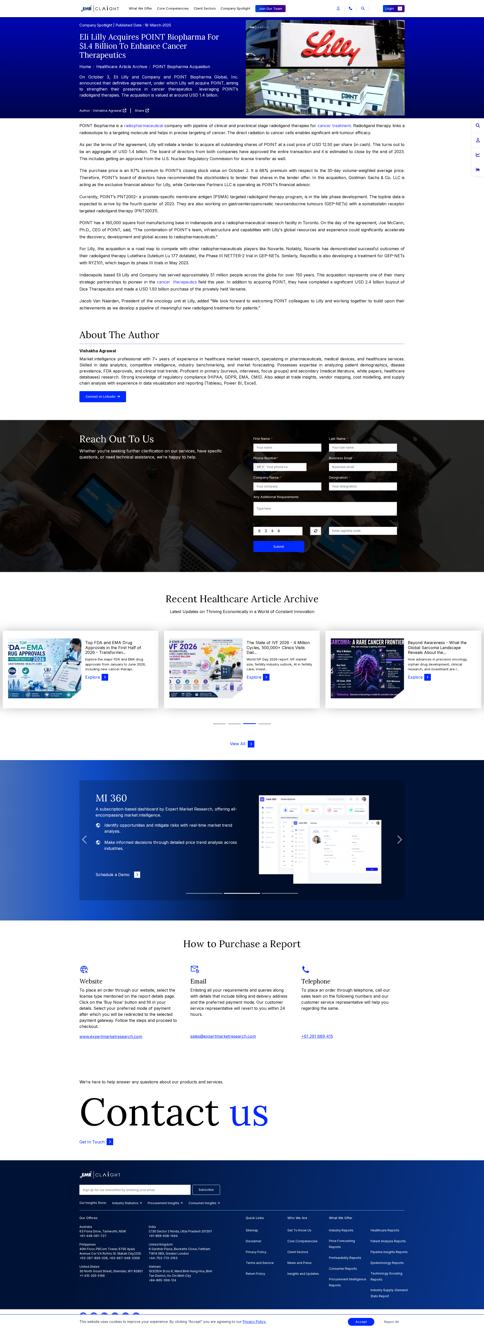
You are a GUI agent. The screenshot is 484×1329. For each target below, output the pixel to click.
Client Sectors (205, 8)
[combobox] (259, 467)
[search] (363, 8)
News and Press (299, 1263)
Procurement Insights (164, 1203)
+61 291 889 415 (317, 1036)
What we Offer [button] (140, 8)
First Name (263, 439)
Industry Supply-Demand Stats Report (389, 1293)
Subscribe (206, 1190)
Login (389, 8)
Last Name (338, 439)
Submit (279, 546)
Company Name (267, 477)
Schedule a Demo (114, 868)
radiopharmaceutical (143, 125)
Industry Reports (341, 1230)
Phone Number (266, 458)
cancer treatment (334, 125)
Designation (339, 477)
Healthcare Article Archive (121, 66)
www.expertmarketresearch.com (110, 1036)
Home (85, 66)
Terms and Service (260, 1263)
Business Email (342, 458)
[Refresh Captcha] (315, 531)
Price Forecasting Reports (342, 1244)
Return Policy (255, 1274)
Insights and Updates (303, 1274)
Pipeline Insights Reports (389, 1252)
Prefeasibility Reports (345, 1258)
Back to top (12, 1309)
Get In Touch (92, 1141)
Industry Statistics (125, 1203)
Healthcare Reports (385, 1230)
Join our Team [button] (270, 9)
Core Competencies (173, 8)
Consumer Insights (203, 1203)
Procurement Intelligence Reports (347, 1282)
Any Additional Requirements (276, 497)
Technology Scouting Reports (386, 1276)
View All (239, 743)
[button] (338, 8)
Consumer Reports (343, 1268)
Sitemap (252, 1230)
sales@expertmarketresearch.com (223, 1036)
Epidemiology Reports (387, 1263)
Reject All (391, 1322)
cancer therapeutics (177, 281)
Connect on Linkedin (101, 396)
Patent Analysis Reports (388, 1241)
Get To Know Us (299, 1230)
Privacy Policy (256, 1252)
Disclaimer (253, 1241)
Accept (361, 1322)
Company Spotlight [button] (235, 8)
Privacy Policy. (254, 1322)
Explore (92, 677)
